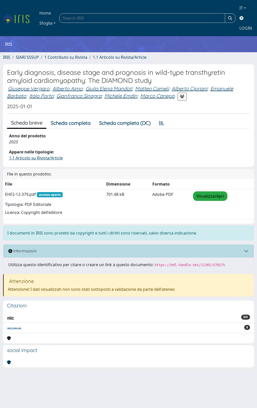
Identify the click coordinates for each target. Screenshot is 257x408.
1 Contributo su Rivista (65, 57)
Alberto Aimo (67, 88)
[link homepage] (18, 18)
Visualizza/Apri (210, 196)
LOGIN (245, 28)
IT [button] (241, 8)
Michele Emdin (120, 96)
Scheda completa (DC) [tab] (125, 123)
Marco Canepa (157, 96)
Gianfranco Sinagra (78, 96)
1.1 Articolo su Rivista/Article (120, 57)
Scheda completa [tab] (71, 123)
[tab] (161, 123)
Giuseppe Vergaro (28, 88)
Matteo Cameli (152, 88)
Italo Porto (41, 96)
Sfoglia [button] (45, 23)
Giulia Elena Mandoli (109, 88)
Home (45, 13)
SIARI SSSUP (27, 57)
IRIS (6, 57)
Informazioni (24, 250)
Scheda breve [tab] (26, 123)
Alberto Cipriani (189, 88)
